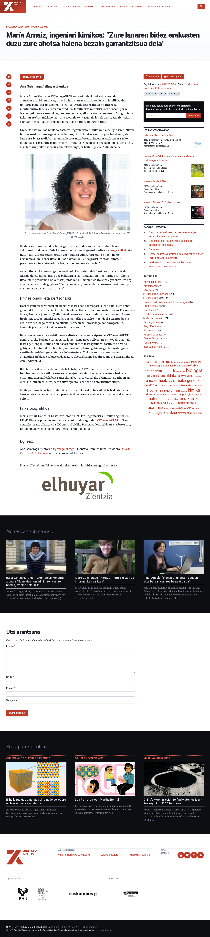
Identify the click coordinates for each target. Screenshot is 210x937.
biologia (194, 370)
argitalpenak (194, 362)
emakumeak (150, 93)
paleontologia (171, 408)
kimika (163, 93)
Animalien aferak (153, 281)
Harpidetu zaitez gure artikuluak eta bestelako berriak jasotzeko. (173, 107)
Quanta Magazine (153, 338)
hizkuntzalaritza (173, 385)
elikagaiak (196, 376)
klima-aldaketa (155, 394)
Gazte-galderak (152, 322)
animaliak (168, 361)
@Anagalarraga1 (64, 449)
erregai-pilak (117, 250)
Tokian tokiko (151, 342)
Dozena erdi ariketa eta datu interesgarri (166, 302)
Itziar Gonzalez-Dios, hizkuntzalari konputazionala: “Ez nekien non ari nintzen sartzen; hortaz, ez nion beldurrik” (35, 581)
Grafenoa (154, 249)
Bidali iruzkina (17, 713)
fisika (181, 380)
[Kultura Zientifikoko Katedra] (33, 895)
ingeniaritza (155, 390)
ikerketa (186, 385)
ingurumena (172, 390)
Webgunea (12, 700)
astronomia (153, 371)
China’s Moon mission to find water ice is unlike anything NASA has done (173, 801)
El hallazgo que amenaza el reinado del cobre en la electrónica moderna (36, 801)
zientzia (170, 412)
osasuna (156, 407)
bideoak (169, 371)
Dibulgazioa (153, 298)
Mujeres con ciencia (89, 758)
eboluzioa (152, 375)
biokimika (180, 371)
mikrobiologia (159, 402)
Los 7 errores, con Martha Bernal (97, 799)
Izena (10, 676)
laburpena (170, 394)
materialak (173, 399)
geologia (150, 385)
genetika (194, 380)
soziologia (196, 408)
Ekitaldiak (149, 310)
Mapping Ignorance (157, 758)
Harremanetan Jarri (141, 854)
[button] (8, 76)
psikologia (185, 408)
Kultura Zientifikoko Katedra (74, 854)
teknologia (173, 93)
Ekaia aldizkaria (169, 375)
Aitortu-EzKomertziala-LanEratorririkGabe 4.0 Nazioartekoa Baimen (63, 930)
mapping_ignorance (189, 394)
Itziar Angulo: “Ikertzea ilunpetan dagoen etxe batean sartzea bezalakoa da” (171, 579)
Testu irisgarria (32, 76)
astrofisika (191, 365)
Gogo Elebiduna (152, 326)
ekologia (186, 375)
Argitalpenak (151, 285)
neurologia (173, 403)
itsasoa (184, 391)
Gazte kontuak (154, 318)
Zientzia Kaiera (109, 854)
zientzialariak (185, 412)
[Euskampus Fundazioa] (83, 894)
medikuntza (189, 398)
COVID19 (149, 289)
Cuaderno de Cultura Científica (28, 758)
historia (161, 385)
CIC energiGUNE (108, 420)
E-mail (10, 688)
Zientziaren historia (154, 346)
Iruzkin (10, 646)
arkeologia (155, 365)
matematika (158, 398)
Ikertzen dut (150, 330)
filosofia (172, 381)
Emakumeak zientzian (17, 27)
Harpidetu (194, 115)
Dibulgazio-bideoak (157, 294)
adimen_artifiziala (154, 362)
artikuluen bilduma (173, 365)
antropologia (181, 362)
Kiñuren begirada (153, 334)
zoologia (197, 413)
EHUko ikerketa (152, 306)
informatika (197, 385)
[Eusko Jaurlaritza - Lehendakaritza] (130, 895)
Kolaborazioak (39, 27)
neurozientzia (187, 402)
